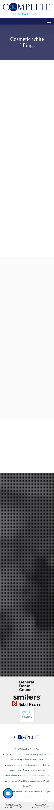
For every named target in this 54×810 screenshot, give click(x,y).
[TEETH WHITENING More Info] (27, 346)
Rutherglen (45, 791)
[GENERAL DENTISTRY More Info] (27, 287)
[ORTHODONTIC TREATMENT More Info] (27, 375)
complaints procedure (40, 775)
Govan (25, 791)
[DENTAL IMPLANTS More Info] (27, 405)
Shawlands (27, 797)
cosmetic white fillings (17, 129)
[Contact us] (8, 793)
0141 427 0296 (41, 807)
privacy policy (11, 781)
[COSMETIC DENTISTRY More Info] (27, 316)
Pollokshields (34, 791)
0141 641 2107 (14, 807)
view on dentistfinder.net (33, 760)
